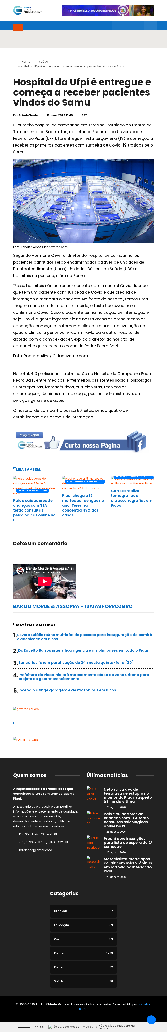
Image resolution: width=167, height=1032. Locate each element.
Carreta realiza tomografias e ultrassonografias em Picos (131, 498)
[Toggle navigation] (18, 27)
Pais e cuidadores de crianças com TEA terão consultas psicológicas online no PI (34, 510)
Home (26, 62)
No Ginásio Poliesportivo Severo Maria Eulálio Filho (132, 477)
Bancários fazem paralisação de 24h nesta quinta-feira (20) (76, 662)
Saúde (43, 62)
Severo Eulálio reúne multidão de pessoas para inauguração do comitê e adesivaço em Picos (84, 636)
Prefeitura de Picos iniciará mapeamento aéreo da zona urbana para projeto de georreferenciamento (84, 676)
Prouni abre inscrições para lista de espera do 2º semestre (128, 842)
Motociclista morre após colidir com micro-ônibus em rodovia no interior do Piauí (128, 865)
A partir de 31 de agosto (32, 490)
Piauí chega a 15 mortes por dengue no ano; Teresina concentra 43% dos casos (83, 505)
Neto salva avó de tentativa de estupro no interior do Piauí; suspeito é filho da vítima (128, 795)
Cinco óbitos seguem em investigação (82, 482)
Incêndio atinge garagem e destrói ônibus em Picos (67, 690)
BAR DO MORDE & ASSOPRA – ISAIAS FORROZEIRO (73, 606)
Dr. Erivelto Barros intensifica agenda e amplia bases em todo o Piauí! (84, 650)
